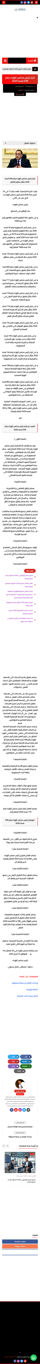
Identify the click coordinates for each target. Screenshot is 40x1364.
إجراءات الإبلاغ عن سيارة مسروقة (25, 983)
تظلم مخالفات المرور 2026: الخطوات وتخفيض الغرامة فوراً (19, 585)
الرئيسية (30, 60)
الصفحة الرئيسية (29, 90)
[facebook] (21, 2)
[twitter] (28, 2)
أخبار (20, 90)
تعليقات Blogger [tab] (20, 1246)
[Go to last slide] (7, 1146)
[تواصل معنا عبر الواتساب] (33, 1357)
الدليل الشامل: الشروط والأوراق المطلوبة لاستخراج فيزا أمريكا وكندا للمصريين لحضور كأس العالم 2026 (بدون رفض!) (19, 594)
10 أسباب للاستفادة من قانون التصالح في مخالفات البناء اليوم (20, 620)
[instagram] (25, 2)
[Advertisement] (20, 119)
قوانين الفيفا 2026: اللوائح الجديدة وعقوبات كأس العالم (19, 604)
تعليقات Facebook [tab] (20, 1241)
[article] (20, 1124)
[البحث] (3, 2)
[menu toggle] (36, 2)
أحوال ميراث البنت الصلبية (27, 996)
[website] (28, 1110)
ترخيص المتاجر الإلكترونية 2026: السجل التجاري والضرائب (21, 612)
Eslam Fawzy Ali (10, 1357)
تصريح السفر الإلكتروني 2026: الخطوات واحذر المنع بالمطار (19, 577)
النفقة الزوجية (32, 989)
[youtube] (31, 2)
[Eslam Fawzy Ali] (20, 9)
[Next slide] (3, 1146)
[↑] (20, 1352)
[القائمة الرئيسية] (5, 60)
